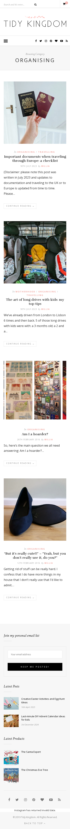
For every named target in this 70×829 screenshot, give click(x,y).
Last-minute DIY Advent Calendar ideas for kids (43, 718)
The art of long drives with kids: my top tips (35, 302)
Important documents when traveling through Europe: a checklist (35, 159)
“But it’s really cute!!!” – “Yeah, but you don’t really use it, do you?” (35, 555)
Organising (26, 151)
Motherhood (25, 291)
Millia (45, 166)
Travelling (46, 151)
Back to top (34, 823)
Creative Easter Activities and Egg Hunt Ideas (43, 700)
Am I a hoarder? (35, 434)
